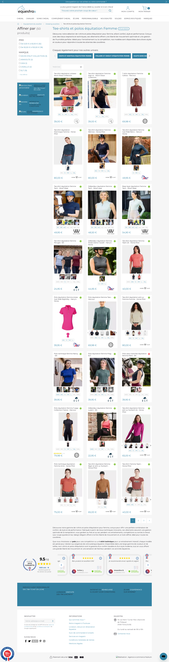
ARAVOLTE (27, 59)
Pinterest (40, 642)
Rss (33, 642)
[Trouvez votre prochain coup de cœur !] (110, 10)
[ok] (52, 621)
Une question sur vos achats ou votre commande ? (86, 2)
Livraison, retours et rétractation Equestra (82, 628)
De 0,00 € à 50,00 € (31, 44)
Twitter (29, 642)
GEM (24, 63)
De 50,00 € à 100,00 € (32, 47)
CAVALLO (26, 67)
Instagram (44, 642)
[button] (166, 1)
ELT (24, 70)
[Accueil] (18, 24)
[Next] (116, 332)
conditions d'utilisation (43, 626)
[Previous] (88, 332)
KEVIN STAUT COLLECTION (34, 56)
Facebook (25, 642)
